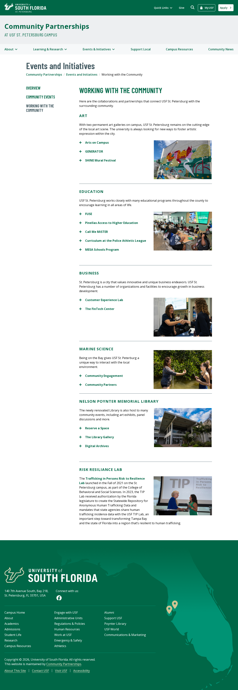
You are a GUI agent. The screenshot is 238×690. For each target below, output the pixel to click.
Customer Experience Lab (101, 300)
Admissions (12, 629)
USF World (111, 629)
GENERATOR (91, 151)
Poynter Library (115, 624)
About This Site (15, 671)
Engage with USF (66, 612)
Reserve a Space (94, 428)
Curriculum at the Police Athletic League (112, 241)
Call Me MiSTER (93, 232)
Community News (221, 49)
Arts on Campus (94, 142)
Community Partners (98, 385)
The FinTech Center (96, 309)
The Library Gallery (96, 437)
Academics (11, 624)
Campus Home (14, 612)
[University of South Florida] (50, 575)
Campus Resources (179, 49)
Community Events (40, 97)
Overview (33, 88)
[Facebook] (59, 598)
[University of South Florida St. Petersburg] (25, 7)
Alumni (109, 612)
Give (181, 7)
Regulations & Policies (69, 624)
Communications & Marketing (125, 635)
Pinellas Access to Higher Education (108, 223)
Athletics (60, 646)
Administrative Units (68, 618)
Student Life (12, 635)
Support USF (113, 618)
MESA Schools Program (99, 250)
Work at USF (63, 635)
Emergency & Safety (68, 640)
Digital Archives (94, 446)
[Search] (192, 7)
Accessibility (81, 671)
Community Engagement (101, 376)
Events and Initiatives (81, 74)
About (8, 618)
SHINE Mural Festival (97, 160)
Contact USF (40, 671)
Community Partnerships (46, 26)
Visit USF (61, 671)
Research (10, 640)
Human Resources (67, 629)
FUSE (85, 214)
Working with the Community (40, 108)
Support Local (141, 49)
